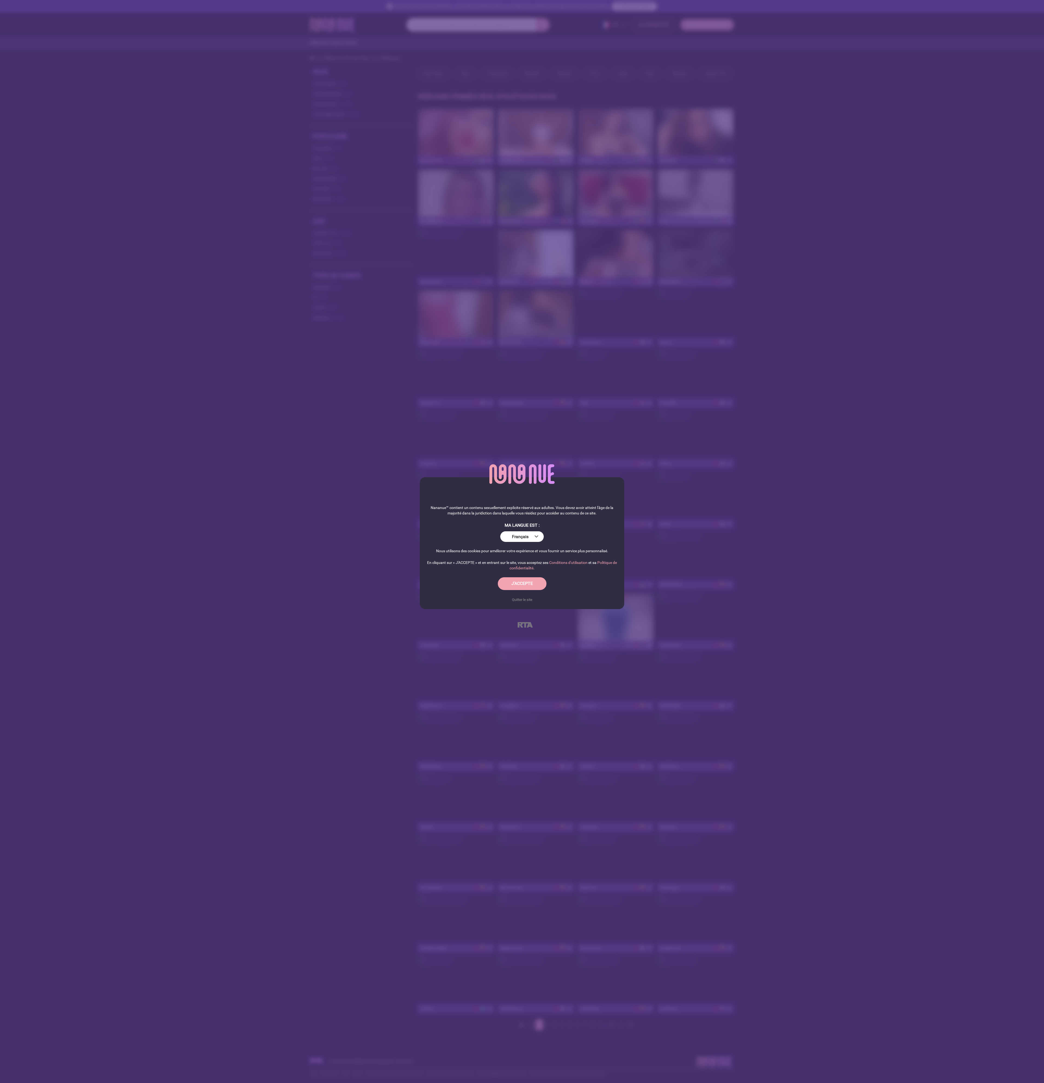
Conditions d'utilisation (568, 562)
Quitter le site (522, 600)
